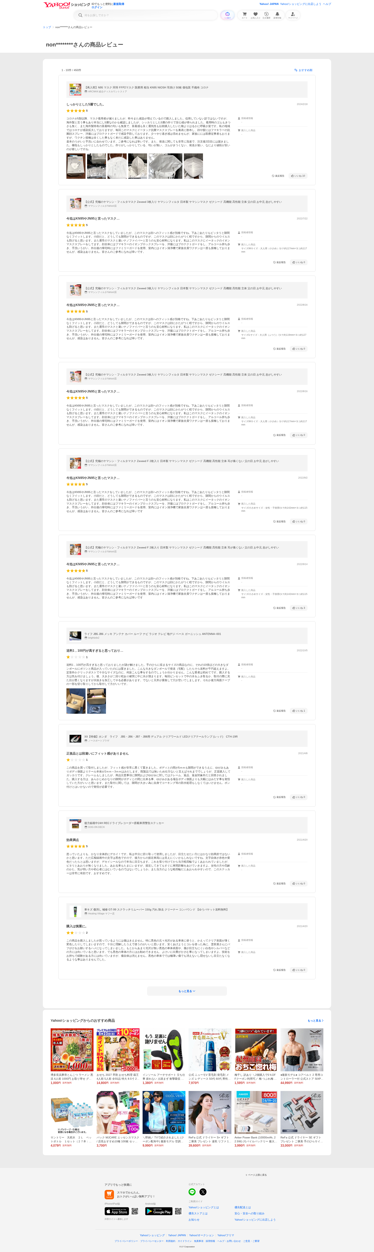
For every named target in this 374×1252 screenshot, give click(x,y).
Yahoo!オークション (201, 1235)
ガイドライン (185, 1241)
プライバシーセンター (152, 1241)
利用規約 (170, 1241)
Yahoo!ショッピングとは (204, 1207)
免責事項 (198, 1241)
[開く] (76, 166)
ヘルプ (327, 3)
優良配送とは (243, 1207)
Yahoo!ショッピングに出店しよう (300, 3)
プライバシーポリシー (126, 1241)
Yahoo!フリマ (225, 1235)
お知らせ (194, 1219)
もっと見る (314, 1020)
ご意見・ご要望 (251, 1241)
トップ (47, 27)
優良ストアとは (198, 1213)
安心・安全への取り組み (250, 1213)
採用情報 (210, 1241)
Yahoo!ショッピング (152, 1235)
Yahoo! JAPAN (269, 3)
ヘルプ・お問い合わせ (229, 1241)
